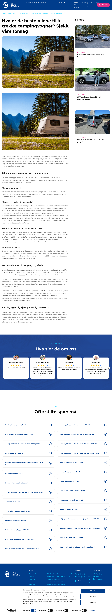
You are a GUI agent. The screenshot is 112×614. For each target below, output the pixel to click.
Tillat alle (93, 591)
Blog (91, 2)
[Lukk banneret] (109, 589)
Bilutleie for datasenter (55, 579)
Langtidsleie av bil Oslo (55, 582)
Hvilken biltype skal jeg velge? (34, 2)
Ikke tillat (93, 602)
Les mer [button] (16, 376)
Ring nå (105, 5)
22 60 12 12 (81, 574)
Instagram (99, 579)
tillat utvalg (93, 596)
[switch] (50, 610)
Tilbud (60, 2)
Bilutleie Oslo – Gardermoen (56, 584)
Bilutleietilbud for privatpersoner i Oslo (60, 574)
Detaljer (92, 610)
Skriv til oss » (82, 581)
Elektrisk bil (33, 584)
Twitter (98, 576)
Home (4, 13)
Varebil (31, 576)
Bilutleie (22, 275)
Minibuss (32, 579)
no (90, 5)
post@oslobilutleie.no (84, 577)
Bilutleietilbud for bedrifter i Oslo (58, 576)
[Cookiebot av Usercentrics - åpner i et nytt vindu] (11, 610)
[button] (108, 368)
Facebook (99, 574)
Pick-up (31, 582)
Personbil (32, 574)
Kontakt (97, 2)
